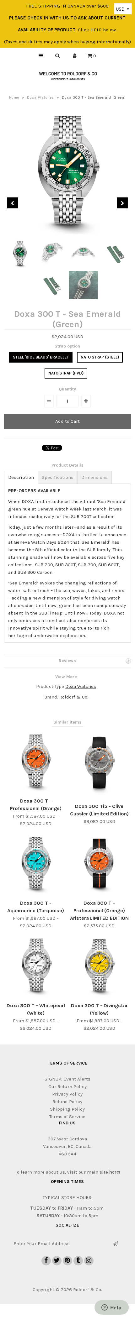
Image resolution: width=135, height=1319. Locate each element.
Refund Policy (67, 1101)
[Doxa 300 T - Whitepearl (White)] (35, 995)
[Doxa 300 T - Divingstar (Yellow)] (99, 995)
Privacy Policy (67, 1094)
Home (14, 98)
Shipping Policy (67, 1109)
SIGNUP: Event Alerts (67, 1079)
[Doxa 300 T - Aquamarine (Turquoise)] (35, 892)
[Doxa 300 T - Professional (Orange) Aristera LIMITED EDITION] (99, 892)
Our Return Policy (67, 1086)
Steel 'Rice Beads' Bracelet (41, 357)
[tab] (21, 477)
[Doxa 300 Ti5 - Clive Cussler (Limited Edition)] (99, 795)
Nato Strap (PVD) (66, 373)
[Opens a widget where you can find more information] (111, 1308)
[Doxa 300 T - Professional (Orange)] (35, 790)
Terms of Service (67, 1116)
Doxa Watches (40, 98)
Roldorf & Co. (73, 697)
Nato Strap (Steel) (100, 357)
